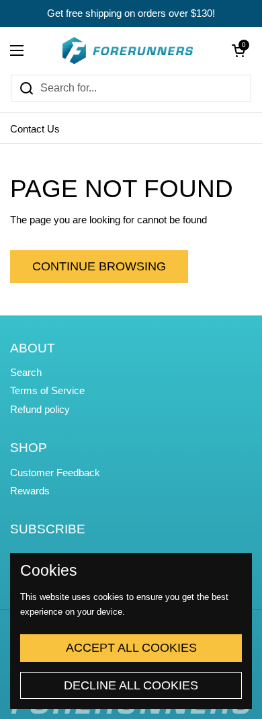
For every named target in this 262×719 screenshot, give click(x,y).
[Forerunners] (128, 50)
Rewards (30, 491)
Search (26, 372)
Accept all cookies (131, 647)
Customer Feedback (55, 472)
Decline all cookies (131, 685)
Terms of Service (47, 390)
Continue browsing (99, 266)
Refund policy (40, 409)
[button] (238, 50)
